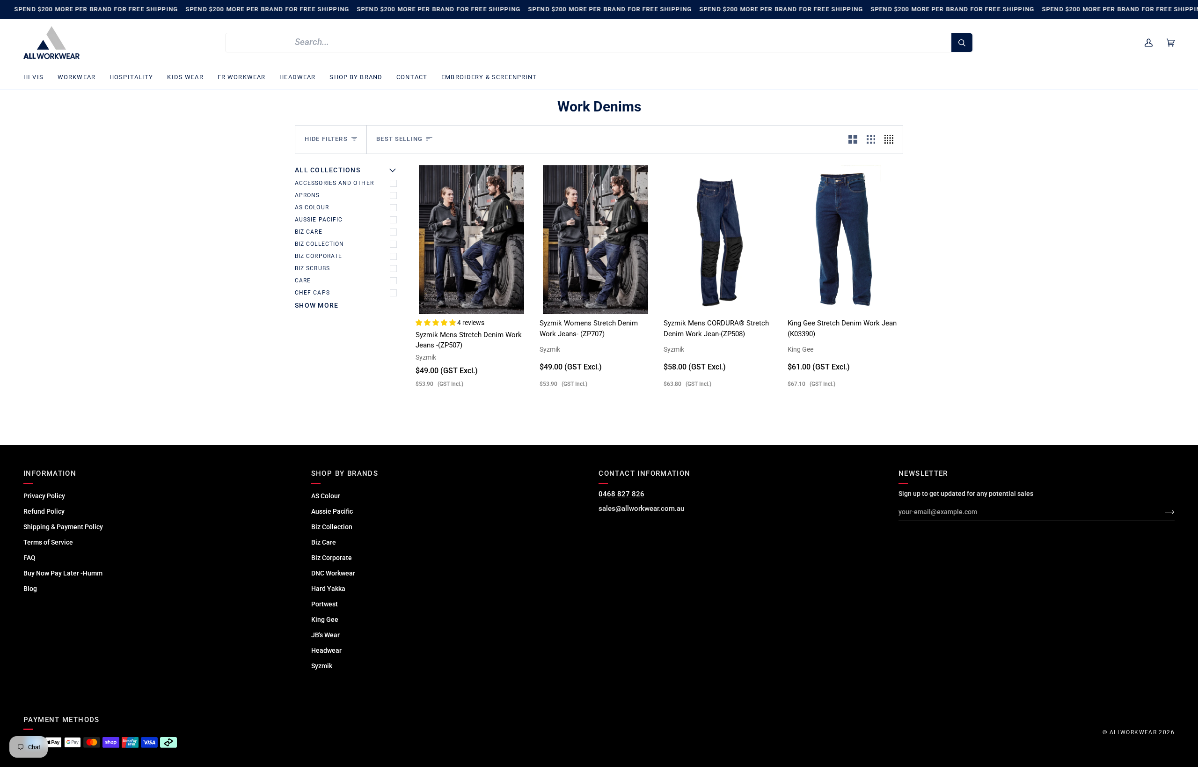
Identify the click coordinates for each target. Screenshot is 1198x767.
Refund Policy (44, 511)
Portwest (324, 604)
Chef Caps (312, 292)
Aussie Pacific (319, 219)
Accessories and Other (334, 183)
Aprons (307, 195)
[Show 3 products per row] (871, 139)
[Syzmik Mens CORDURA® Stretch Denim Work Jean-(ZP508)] (719, 240)
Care (303, 280)
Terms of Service (48, 542)
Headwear (326, 650)
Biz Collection (319, 244)
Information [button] (49, 473)
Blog (30, 588)
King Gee (324, 619)
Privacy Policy (44, 496)
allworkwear (1133, 732)
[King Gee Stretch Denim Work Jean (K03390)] (843, 240)
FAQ (29, 557)
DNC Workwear (333, 573)
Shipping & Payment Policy (63, 527)
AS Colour (312, 207)
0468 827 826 (621, 494)
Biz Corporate (318, 256)
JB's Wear (325, 635)
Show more (316, 305)
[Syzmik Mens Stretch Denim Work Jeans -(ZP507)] (471, 240)
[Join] (1162, 511)
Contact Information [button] (644, 473)
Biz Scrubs (312, 268)
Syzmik (321, 666)
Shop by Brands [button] (344, 473)
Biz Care (308, 232)
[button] (37, 77)
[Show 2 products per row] (853, 139)
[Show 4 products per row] (891, 139)
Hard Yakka (328, 588)
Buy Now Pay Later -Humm (62, 573)
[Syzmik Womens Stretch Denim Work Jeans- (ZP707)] (595, 240)
